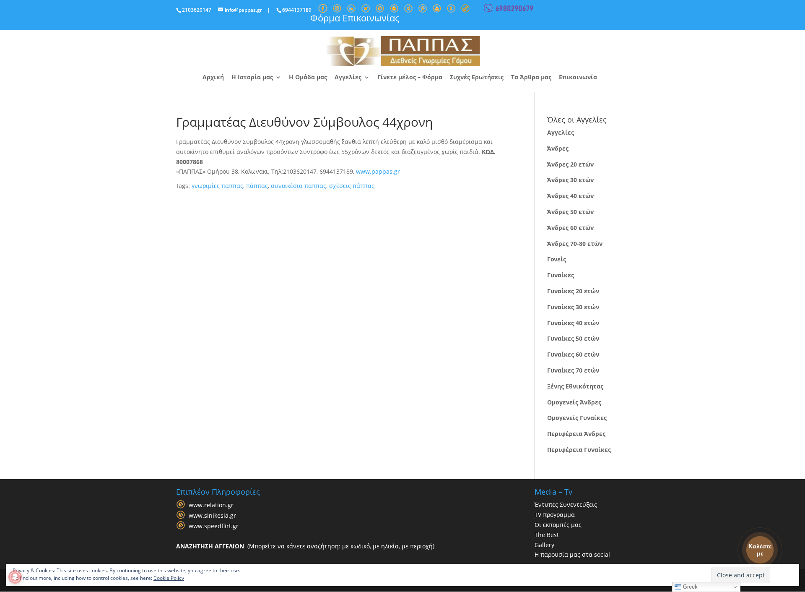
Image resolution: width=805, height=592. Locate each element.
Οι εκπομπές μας (558, 525)
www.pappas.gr (378, 171)
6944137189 (297, 9)
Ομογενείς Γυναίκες (577, 418)
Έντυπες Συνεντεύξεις (566, 505)
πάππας (257, 186)
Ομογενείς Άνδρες (574, 402)
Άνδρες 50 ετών (570, 212)
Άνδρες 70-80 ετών (574, 244)
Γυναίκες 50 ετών (573, 338)
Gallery (544, 545)
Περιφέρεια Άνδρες (576, 434)
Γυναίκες (560, 275)
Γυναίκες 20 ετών (573, 291)
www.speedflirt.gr (214, 526)
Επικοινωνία (578, 77)
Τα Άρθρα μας (531, 77)
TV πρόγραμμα (555, 515)
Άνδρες (558, 148)
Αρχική (213, 77)
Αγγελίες (348, 77)
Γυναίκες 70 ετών (573, 370)
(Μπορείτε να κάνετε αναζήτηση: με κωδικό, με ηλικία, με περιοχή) (305, 546)
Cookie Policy (168, 578)
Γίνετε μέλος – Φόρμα (409, 77)
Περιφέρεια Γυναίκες (579, 450)
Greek (689, 587)
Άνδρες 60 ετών (570, 228)
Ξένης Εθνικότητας (575, 386)
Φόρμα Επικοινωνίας (355, 17)
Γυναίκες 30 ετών (573, 307)
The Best (547, 535)
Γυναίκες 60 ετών (573, 354)
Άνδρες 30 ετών (570, 180)
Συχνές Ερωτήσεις (477, 77)
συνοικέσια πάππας (298, 186)
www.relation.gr (211, 505)
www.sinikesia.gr (212, 516)
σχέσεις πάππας (351, 186)
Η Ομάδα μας (308, 77)
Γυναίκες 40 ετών (573, 323)
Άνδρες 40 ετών (570, 196)
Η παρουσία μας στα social (572, 554)
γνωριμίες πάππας (217, 186)
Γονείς (556, 259)
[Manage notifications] (15, 577)
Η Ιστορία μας (252, 77)
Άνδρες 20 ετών (570, 164)
